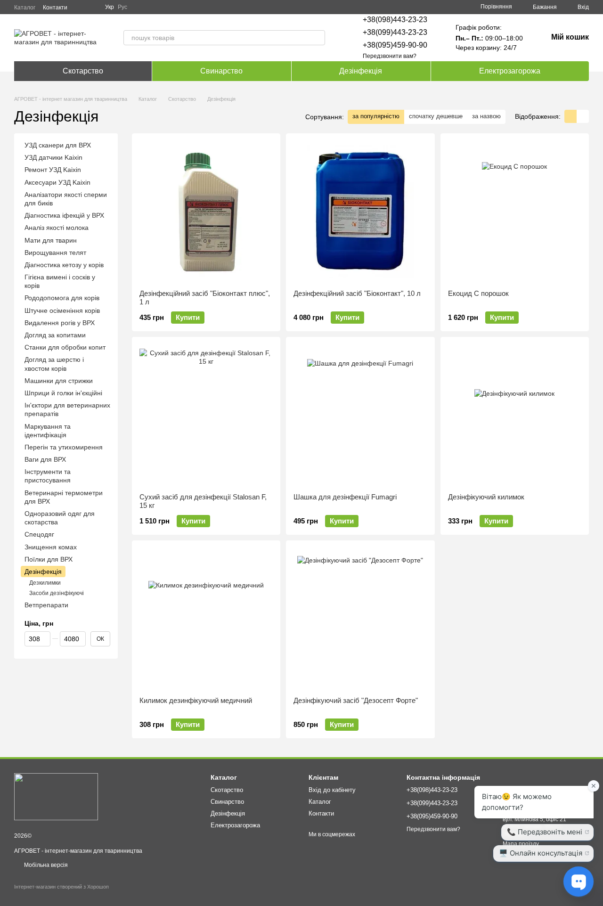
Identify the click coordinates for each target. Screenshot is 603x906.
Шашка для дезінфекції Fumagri (345, 497)
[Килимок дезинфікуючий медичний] (206, 618)
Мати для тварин (50, 240)
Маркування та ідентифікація (47, 431)
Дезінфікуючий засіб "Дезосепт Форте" (355, 700)
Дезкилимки (45, 583)
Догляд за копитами (55, 335)
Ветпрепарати (46, 605)
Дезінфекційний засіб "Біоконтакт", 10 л (357, 293)
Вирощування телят (55, 252)
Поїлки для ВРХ (48, 559)
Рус (122, 7)
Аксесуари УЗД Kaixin (57, 182)
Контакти (55, 7)
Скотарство (83, 71)
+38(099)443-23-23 (395, 32)
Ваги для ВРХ (45, 459)
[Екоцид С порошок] (514, 211)
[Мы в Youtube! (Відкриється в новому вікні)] (92, 7)
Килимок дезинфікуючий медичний (195, 700)
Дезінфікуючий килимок (486, 497)
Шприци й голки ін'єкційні (63, 393)
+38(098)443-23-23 (395, 20)
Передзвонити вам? (389, 56)
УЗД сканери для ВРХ (57, 145)
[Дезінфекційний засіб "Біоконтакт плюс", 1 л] (206, 211)
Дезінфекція (360, 71)
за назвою (486, 116)
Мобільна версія (45, 865)
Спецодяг (39, 535)
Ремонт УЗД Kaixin (52, 170)
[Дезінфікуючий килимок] (514, 415)
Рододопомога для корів (61, 298)
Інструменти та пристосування (47, 476)
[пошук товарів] (317, 37)
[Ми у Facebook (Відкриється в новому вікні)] (80, 7)
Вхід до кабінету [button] (332, 789)
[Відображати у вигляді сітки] (570, 116)
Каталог (24, 7)
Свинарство (221, 71)
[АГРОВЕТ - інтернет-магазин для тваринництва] (56, 796)
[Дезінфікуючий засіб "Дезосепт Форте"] (360, 618)
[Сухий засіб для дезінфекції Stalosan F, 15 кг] (206, 415)
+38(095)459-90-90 (395, 45)
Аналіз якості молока (56, 227)
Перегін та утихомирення (63, 447)
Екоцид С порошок (478, 293)
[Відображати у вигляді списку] (583, 116)
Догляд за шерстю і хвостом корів (54, 364)
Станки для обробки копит (65, 347)
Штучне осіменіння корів (62, 310)
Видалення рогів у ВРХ (59, 322)
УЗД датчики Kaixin (53, 157)
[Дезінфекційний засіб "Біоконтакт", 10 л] (360, 211)
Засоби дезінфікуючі (56, 593)
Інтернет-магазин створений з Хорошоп (61, 887)
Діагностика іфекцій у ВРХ (64, 215)
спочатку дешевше (436, 116)
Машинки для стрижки (58, 380)
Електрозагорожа (509, 71)
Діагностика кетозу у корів (64, 265)
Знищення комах (50, 547)
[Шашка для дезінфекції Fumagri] (360, 415)
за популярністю (375, 116)
